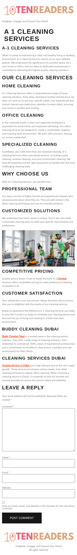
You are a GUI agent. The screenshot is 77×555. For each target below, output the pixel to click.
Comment (8, 406)
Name (6, 457)
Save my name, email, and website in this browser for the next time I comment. (38, 507)
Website (6, 488)
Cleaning (62, 278)
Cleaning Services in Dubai (16, 365)
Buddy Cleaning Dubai (13, 336)
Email (6, 472)
